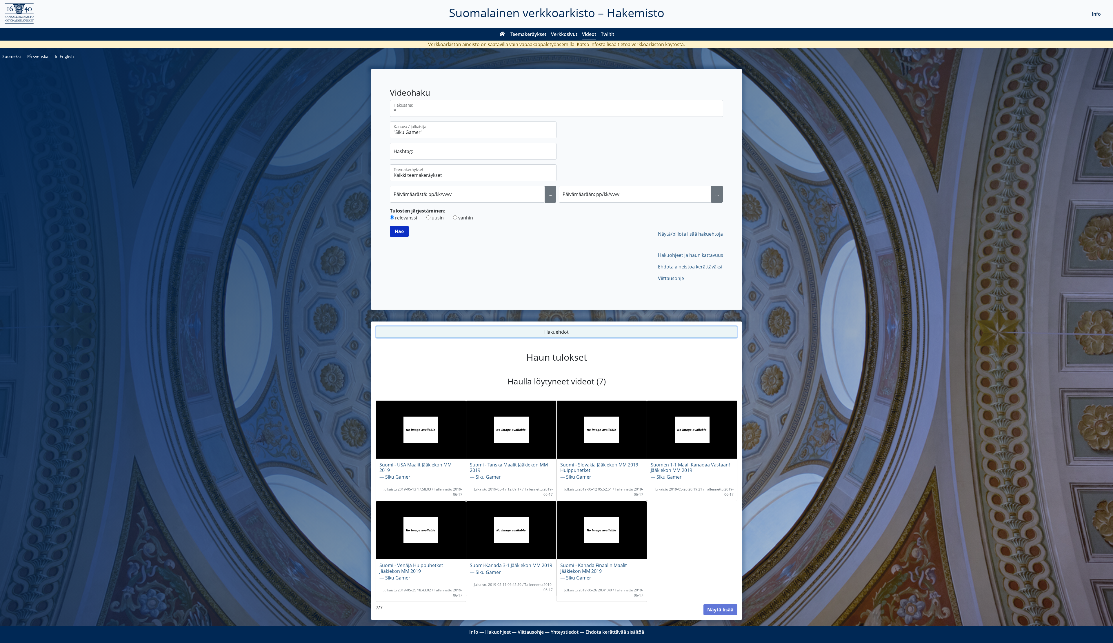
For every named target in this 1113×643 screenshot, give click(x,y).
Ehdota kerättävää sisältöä (614, 632)
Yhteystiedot (565, 632)
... (550, 194)
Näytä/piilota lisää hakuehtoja (690, 234)
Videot (589, 34)
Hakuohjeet (498, 632)
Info (1096, 14)
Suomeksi (11, 56)
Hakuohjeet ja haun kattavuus (690, 255)
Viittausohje (671, 278)
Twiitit (607, 34)
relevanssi (406, 218)
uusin (438, 218)
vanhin (465, 218)
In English (64, 56)
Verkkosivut (564, 34)
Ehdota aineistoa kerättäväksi (690, 267)
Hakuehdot (556, 332)
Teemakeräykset (528, 34)
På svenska (37, 56)
